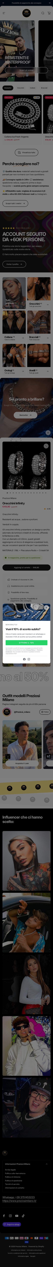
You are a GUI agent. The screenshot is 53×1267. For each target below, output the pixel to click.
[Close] (46, 607)
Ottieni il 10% (26, 643)
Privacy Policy (30, 650)
